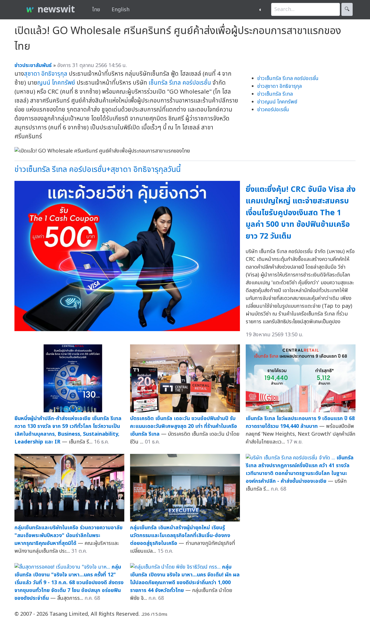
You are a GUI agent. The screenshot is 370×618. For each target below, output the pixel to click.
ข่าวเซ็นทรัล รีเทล (275, 94)
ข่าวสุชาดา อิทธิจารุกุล (279, 86)
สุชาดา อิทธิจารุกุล (45, 73)
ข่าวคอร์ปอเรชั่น (273, 110)
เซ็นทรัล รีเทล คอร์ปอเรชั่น (180, 82)
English (121, 10)
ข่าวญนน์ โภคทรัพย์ (277, 102)
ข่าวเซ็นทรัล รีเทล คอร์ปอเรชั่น (288, 78)
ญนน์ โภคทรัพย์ (56, 82)
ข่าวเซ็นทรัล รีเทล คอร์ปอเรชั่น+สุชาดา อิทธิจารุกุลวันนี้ (97, 169)
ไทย (96, 10)
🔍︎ (347, 9)
